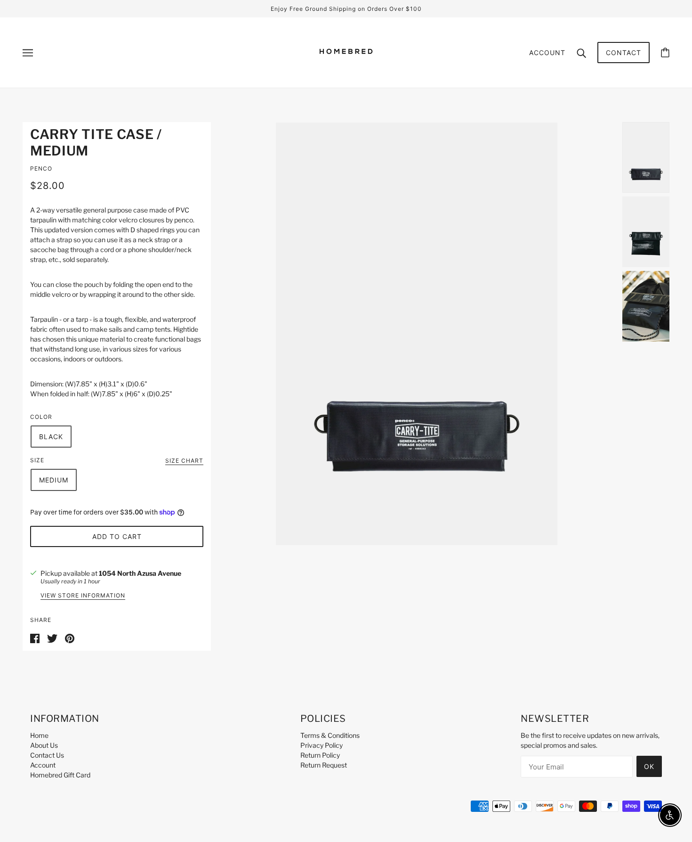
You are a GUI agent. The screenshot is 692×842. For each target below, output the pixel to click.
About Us (44, 745)
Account (547, 53)
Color (41, 416)
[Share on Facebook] (34, 637)
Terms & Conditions (330, 735)
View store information (82, 596)
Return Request (323, 765)
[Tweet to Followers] (52, 637)
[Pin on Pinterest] (69, 637)
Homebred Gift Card (60, 775)
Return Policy (320, 755)
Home (39, 735)
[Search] (581, 52)
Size (37, 460)
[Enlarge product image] (416, 334)
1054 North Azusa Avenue (140, 573)
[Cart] (665, 52)
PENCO (41, 168)
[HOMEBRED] (346, 68)
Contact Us (47, 755)
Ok (649, 766)
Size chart (184, 461)
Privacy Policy (321, 745)
